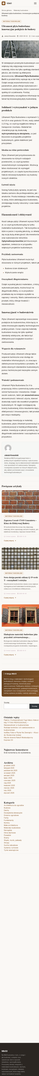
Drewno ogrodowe (11, 815)
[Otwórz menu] (35, 3)
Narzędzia (8, 830)
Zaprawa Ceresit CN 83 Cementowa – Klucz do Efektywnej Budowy (20, 522)
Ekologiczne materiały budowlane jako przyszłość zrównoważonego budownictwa (21, 637)
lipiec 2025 (8, 778)
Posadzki (7, 835)
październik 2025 (10, 770)
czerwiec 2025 (9, 780)
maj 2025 (7, 783)
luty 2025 (7, 790)
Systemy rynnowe (11, 848)
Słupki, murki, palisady (13, 840)
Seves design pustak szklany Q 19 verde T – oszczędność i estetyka (21, 579)
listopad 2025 (9, 768)
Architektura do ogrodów (14, 805)
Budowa (7, 808)
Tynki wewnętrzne (11, 850)
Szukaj (6, 702)
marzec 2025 (9, 788)
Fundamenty (9, 820)
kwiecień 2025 (9, 785)
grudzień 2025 (9, 765)
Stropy (6, 843)
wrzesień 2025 (9, 773)
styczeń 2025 (9, 793)
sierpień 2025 (9, 775)
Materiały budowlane (11, 21)
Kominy (7, 823)
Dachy (6, 810)
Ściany (6, 838)
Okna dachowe (10, 833)
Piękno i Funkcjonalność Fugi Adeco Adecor (21, 720)
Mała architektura (11, 825)
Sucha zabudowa (11, 845)
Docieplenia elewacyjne (13, 813)
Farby (6, 818)
